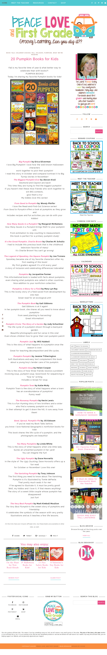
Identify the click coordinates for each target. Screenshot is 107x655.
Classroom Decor (94, 349)
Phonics (90, 364)
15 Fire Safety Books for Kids (42, 565)
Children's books (23, 53)
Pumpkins (48, 53)
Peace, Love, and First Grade (47, 646)
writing (89, 374)
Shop (63, 3)
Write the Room (77, 374)
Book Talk (10, 53)
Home (4, 3)
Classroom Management (80, 353)
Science (83, 367)
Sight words (93, 367)
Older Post (55, 578)
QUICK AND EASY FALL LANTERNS (86, 516)
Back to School (82, 346)
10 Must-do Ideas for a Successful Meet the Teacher (86, 481)
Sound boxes (76, 371)
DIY (94, 357)
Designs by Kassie (78, 646)
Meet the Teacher (78, 364)
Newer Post (14, 578)
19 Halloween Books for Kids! (27, 565)
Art (72, 346)
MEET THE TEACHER (20, 3)
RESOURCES (38, 3)
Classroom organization (81, 357)
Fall (33, 53)
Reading (74, 367)
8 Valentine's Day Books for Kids (56, 565)
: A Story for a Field (31, 289)
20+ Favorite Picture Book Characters (86, 448)
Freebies (74, 360)
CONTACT (52, 3)
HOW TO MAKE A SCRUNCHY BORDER (86, 414)
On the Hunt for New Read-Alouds (12, 565)
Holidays (39, 53)
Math (91, 360)
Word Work (87, 371)
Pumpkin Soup (26, 368)
